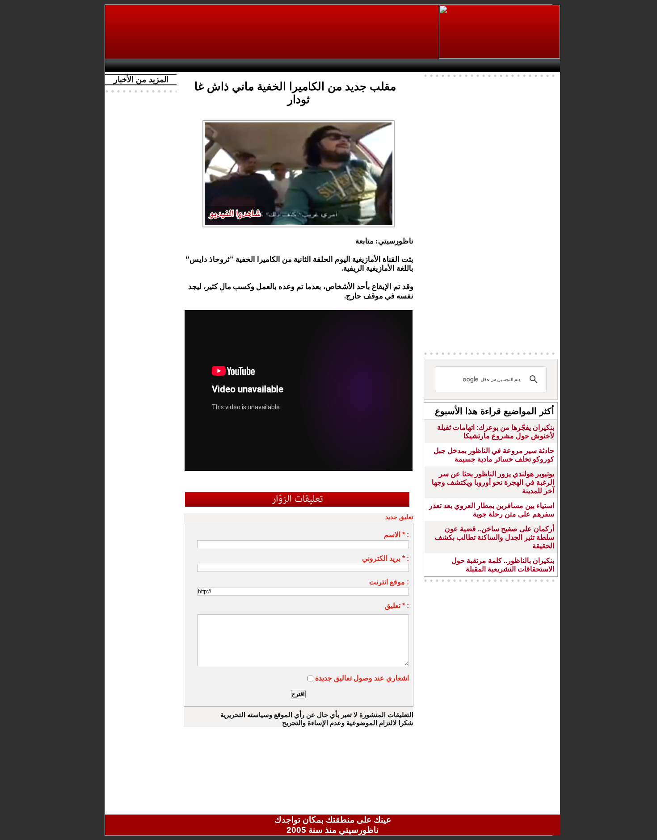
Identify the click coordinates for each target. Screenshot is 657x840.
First (540, 65)
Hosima (424, 65)
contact (135, 65)
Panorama (234, 65)
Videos (279, 65)
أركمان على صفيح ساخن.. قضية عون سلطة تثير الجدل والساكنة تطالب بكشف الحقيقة (494, 537)
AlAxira (170, 65)
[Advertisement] (272, 32)
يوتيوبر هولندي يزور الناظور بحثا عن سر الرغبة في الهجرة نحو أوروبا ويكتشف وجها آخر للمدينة (493, 482)
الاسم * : (396, 534)
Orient (386, 65)
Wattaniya (352, 65)
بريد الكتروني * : (385, 558)
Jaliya (317, 65)
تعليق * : (397, 605)
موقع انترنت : (389, 582)
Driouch (464, 65)
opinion (199, 65)
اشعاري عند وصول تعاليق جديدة (362, 678)
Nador (502, 65)
